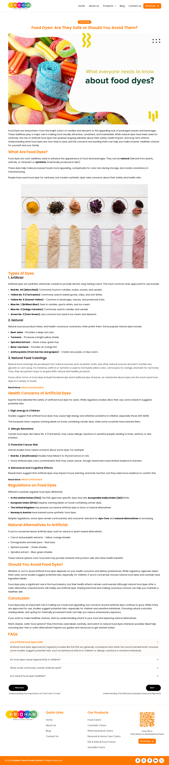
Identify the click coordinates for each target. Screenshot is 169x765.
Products (108, 5)
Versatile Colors (96, 747)
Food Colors (94, 719)
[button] (114, 6)
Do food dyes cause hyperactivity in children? (35, 659)
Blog (122, 5)
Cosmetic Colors (97, 725)
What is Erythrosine (32, 387)
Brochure (150, 5)
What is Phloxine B (31, 479)
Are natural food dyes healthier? (28, 676)
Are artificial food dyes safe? (26, 642)
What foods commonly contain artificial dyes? (35, 667)
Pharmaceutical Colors (100, 730)
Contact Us (135, 5)
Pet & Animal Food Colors (102, 741)
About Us (94, 5)
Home (81, 5)
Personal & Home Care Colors (104, 736)
